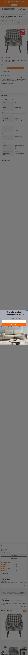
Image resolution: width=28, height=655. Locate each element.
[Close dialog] (27, 310)
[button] (2, 652)
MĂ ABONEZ (14, 324)
